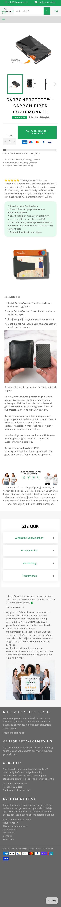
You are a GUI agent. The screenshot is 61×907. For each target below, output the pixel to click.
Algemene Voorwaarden (29, 537)
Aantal (9, 136)
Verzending (29, 563)
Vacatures (8, 839)
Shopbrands (15, 848)
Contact (7, 835)
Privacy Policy (29, 550)
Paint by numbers (12, 786)
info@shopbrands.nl (18, 2)
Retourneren (29, 575)
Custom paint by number (16, 790)
